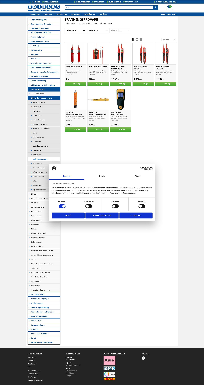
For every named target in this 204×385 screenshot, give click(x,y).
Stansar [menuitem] (34, 259)
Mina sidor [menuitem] (47, 14)
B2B (29, 367)
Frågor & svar (33, 374)
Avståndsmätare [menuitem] (39, 102)
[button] (75, 30)
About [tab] (137, 176)
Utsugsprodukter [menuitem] (38, 325)
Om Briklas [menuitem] (75, 14)
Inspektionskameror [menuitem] (40, 124)
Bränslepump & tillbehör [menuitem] (41, 32)
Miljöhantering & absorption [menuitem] (43, 85)
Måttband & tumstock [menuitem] (38, 233)
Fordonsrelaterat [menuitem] (38, 37)
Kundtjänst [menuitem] (102, 14)
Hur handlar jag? (34, 370)
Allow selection (102, 215)
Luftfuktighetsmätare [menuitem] (40, 146)
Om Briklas (32, 377)
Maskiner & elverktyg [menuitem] (40, 76)
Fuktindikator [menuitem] (37, 107)
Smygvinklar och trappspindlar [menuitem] (42, 255)
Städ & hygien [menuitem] (36, 303)
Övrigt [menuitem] (33, 338)
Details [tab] (102, 176)
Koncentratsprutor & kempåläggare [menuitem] (45, 72)
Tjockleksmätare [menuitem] (39, 168)
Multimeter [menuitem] (37, 155)
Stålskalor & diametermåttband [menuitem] (42, 264)
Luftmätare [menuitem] (37, 150)
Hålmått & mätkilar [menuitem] (37, 207)
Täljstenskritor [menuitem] (36, 268)
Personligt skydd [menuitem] (38, 294)
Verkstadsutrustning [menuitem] (40, 334)
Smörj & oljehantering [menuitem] (40, 307)
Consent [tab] (66, 176)
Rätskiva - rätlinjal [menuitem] (37, 246)
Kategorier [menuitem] (34, 14)
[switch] (88, 206)
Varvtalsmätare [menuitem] (38, 176)
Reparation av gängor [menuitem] (40, 299)
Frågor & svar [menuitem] (61, 14)
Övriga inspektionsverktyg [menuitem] (40, 290)
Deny (68, 215)
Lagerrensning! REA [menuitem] (39, 19)
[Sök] (155, 8)
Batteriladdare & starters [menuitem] (42, 24)
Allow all (136, 215)
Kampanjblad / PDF (35, 380)
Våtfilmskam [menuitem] (35, 286)
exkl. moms (171, 14)
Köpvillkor (31, 360)
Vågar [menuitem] (35, 181)
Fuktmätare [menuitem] (37, 111)
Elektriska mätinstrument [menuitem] (41, 98)
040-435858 (36, 2)
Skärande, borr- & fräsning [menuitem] (42, 312)
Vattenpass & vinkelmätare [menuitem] (40, 272)
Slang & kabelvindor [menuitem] (39, 316)
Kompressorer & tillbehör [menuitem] (41, 67)
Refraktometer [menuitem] (36, 242)
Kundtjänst (32, 364)
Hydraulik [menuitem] (35, 54)
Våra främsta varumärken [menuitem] (42, 342)
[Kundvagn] (169, 7)
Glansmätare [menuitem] (37, 115)
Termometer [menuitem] (37, 163)
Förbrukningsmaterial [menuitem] (40, 41)
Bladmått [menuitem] (34, 194)
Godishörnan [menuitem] (36, 320)
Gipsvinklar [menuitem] (35, 203)
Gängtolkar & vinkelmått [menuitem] (39, 198)
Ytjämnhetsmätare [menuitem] (39, 190)
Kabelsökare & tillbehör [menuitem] (41, 128)
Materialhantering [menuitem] (38, 80)
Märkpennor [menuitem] (35, 224)
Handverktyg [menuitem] (36, 50)
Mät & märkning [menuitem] (38, 89)
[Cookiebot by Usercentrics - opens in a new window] (142, 168)
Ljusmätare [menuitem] (37, 142)
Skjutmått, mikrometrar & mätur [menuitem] (42, 251)
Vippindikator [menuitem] (36, 281)
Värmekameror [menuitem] (38, 185)
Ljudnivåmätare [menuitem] (38, 137)
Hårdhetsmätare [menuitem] (39, 120)
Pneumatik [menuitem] (35, 59)
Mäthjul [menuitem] (33, 229)
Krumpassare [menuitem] (36, 216)
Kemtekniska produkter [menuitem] (41, 63)
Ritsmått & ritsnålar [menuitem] (38, 238)
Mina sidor (32, 357)
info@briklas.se (51, 2)
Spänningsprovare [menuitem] (40, 159)
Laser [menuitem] (35, 133)
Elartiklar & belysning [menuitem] (40, 28)
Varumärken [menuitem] (89, 14)
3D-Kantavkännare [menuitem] (38, 94)
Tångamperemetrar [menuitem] (40, 172)
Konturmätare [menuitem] (36, 211)
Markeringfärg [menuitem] (36, 220)
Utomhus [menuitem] (34, 329)
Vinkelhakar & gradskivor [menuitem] (40, 277)
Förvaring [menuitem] (35, 46)
